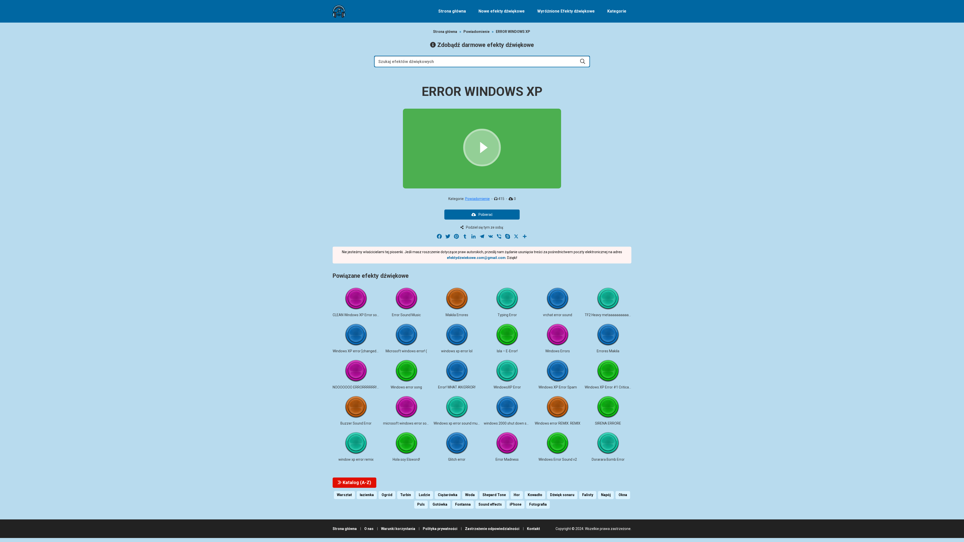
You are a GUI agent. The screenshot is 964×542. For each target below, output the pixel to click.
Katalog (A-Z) (356, 482)
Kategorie (616, 11)
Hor (517, 495)
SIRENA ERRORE (608, 423)
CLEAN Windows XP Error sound (358, 315)
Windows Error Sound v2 (557, 459)
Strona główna (452, 11)
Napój (606, 495)
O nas (369, 529)
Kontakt (533, 529)
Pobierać (485, 215)
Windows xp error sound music (458, 423)
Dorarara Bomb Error (608, 459)
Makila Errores (457, 315)
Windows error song (406, 387)
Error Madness (507, 459)
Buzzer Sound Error (356, 423)
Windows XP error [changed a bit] (359, 351)
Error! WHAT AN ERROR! (456, 387)
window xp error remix (356, 459)
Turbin (405, 495)
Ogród (387, 495)
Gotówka (440, 504)
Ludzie (424, 495)
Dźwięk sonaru (562, 495)
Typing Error (507, 315)
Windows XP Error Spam (557, 387)
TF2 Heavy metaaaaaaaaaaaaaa (611, 315)
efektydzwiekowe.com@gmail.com (476, 258)
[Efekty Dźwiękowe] (339, 11)
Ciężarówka (447, 495)
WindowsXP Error (507, 387)
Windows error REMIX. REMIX (557, 423)
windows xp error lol (456, 351)
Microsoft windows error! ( (406, 351)
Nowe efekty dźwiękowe (501, 11)
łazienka (367, 495)
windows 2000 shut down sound (509, 423)
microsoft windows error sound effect (413, 423)
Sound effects (490, 504)
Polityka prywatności (440, 529)
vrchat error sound (557, 315)
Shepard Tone (494, 495)
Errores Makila (608, 351)
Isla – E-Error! (507, 351)
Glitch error (456, 459)
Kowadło (535, 495)
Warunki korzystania (398, 529)
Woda (470, 495)
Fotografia (538, 504)
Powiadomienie (476, 32)
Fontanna (463, 504)
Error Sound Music (406, 315)
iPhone (515, 504)
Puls (421, 504)
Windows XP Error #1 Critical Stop (611, 387)
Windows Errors (557, 351)
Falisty (587, 495)
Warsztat (344, 495)
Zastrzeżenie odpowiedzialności (492, 529)
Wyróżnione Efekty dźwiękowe (566, 11)
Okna (623, 495)
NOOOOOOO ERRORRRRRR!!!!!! (356, 387)
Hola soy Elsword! (406, 459)
